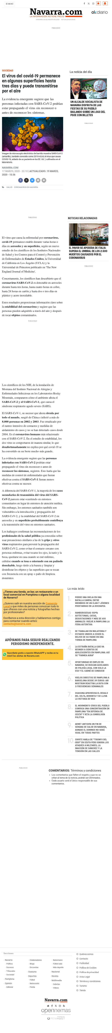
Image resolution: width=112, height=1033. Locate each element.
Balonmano (57, 960)
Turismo (83, 986)
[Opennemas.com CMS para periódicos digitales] (56, 1013)
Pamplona (9, 979)
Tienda (82, 990)
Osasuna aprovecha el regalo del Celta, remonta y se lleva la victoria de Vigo (91, 696)
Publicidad (84, 963)
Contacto (83, 959)
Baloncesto (34, 983)
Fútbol (32, 980)
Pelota (32, 987)
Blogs (32, 964)
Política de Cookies (87, 968)
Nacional (56, 972)
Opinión (8, 983)
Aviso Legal (84, 977)
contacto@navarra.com (17, 623)
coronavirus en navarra (26, 187)
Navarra (8, 960)
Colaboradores (36, 960)
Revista (55, 976)
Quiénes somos (86, 954)
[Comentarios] (44, 180)
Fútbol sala (57, 964)
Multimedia (57, 980)
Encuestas (34, 967)
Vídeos (56, 988)
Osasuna (32, 972)
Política (9, 964)
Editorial (9, 987)
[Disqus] (78, 827)
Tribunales (10, 971)
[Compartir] (20, 180)
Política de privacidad (89, 972)
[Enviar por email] (38, 180)
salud (9, 187)
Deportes (32, 976)
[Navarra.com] (56, 12)
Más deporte (58, 967)
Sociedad (10, 975)
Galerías (56, 984)
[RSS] (64, 1006)
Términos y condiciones (86, 770)
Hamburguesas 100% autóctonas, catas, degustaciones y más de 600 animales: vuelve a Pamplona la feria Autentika (92, 619)
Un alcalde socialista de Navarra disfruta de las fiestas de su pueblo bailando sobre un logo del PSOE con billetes (87, 109)
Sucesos (10, 967)
